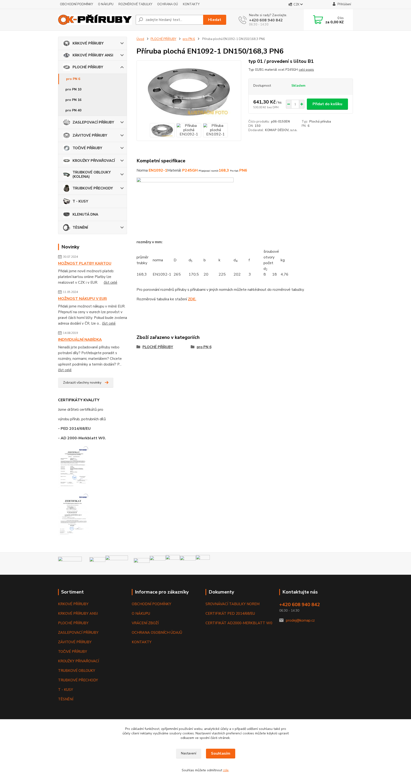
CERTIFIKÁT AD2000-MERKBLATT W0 (239, 623)
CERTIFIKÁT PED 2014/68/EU (230, 613)
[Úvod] (95, 20)
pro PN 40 (73, 110)
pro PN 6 (73, 79)
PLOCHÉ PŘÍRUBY (88, 67)
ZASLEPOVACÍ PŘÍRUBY (93, 122)
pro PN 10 (73, 89)
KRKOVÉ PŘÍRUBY (88, 43)
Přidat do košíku (327, 104)
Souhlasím (220, 753)
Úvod (140, 39)
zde (226, 770)
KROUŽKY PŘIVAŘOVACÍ (94, 160)
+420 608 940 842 (266, 20)
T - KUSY (80, 201)
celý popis (306, 69)
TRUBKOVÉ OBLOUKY (76, 670)
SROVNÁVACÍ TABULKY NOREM (232, 604)
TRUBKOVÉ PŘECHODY (93, 188)
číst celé (110, 282)
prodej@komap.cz (300, 620)
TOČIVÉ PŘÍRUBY (87, 148)
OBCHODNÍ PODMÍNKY (76, 4)
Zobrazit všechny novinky (82, 382)
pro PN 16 (73, 100)
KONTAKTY (191, 4)
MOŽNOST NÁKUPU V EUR (82, 298)
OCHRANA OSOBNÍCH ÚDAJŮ (157, 632)
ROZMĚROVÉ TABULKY (135, 4)
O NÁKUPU (105, 4)
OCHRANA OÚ (167, 4)
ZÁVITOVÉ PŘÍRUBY (90, 135)
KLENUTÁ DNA (85, 214)
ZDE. (192, 299)
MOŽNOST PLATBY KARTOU (84, 263)
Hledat (214, 19)
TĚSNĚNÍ (80, 227)
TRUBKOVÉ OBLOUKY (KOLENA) (92, 174)
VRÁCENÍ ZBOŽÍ (145, 623)
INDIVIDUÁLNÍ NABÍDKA (80, 339)
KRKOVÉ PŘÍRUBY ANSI (93, 55)
